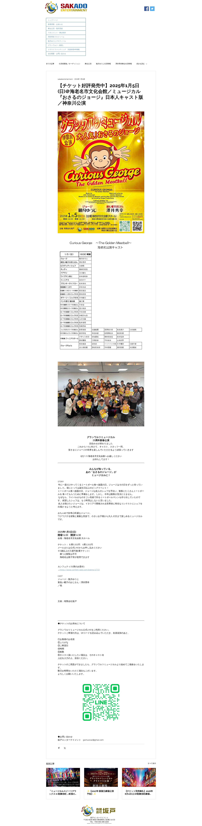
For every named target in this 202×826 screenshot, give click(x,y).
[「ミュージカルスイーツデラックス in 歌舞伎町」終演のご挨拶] (63, 777)
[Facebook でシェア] (59, 748)
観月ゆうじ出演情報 (103, 64)
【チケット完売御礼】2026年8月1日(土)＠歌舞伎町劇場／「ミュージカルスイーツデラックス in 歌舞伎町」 (139, 792)
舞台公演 (88, 64)
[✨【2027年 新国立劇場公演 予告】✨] (101, 777)
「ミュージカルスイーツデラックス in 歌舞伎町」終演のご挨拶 (63, 792)
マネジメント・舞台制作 (57, 33)
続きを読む (141, 64)
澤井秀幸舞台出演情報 (123, 64)
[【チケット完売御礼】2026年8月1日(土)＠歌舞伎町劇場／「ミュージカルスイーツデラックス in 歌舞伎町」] (139, 777)
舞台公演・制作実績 (55, 28)
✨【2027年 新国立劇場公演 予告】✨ (100, 792)
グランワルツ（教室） (56, 45)
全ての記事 (50, 64)
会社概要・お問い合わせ (57, 54)
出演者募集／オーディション (69, 64)
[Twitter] (152, 8)
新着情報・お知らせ (55, 24)
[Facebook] (146, 8)
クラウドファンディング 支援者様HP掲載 (64, 49)
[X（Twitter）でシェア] (64, 748)
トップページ (53, 20)
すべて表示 (152, 764)
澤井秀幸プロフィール (56, 37)
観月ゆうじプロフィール (57, 41)
